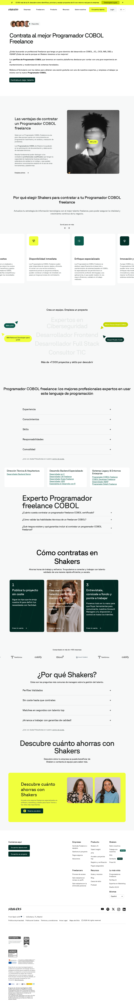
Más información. (19, 980)
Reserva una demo (34, 811)
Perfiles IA (113, 880)
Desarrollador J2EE (57, 481)
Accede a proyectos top (98, 858)
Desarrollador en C (57, 474)
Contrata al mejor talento (22, 80)
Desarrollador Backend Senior (19, 474)
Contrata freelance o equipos (79, 847)
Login (112, 9)
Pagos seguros (77, 855)
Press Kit (112, 862)
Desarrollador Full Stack (67, 343)
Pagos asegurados (97, 866)
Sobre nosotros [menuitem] (80, 9)
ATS (92, 853)
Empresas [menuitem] (27, 9)
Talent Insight (95, 849)
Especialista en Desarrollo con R (62, 484)
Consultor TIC (67, 352)
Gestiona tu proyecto (79, 852)
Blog (92, 878)
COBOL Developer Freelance (103, 479)
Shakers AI (94, 846)
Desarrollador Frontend (67, 334)
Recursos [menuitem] (66, 9)
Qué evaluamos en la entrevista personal (79, 885)
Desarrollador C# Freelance (61, 477)
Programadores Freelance (114, 875)
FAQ (110, 855)
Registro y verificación (99, 862)
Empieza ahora (20, 173)
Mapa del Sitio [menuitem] (75, 920)
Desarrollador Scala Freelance (62, 479)
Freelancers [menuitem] (40, 9)
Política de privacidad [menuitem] (16, 920)
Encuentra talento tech (19, 847)
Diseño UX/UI (114, 887)
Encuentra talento (98, 9)
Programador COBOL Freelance (105, 477)
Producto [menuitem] (53, 9)
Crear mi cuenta (17, 628)
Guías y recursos (96, 874)
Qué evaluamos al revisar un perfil (78, 879)
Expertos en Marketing (117, 883)
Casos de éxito (96, 881)
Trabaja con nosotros (113, 851)
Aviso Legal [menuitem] (63, 920)
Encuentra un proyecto (19, 854)
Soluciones (76, 859)
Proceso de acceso (79, 874)
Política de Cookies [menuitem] (32, 920)
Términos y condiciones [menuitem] (49, 920)
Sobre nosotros (114, 846)
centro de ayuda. (58, 459)
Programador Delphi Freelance (104, 484)
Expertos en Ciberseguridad (67, 322)
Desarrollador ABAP (100, 482)
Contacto (112, 859)
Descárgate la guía (110, 2)
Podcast (94, 885)
